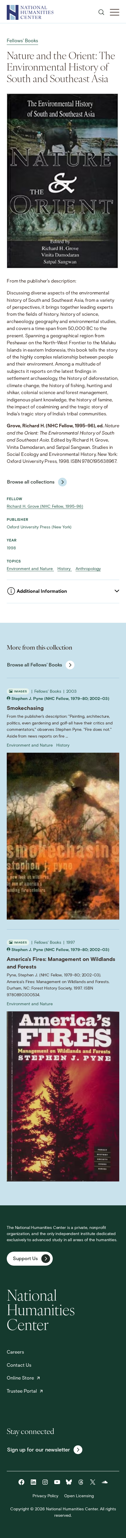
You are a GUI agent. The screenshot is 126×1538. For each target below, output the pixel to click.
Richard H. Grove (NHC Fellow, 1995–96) (45, 507)
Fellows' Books (22, 41)
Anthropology (88, 569)
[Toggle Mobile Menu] (114, 12)
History (64, 569)
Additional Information (42, 591)
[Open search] (101, 12)
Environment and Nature (30, 569)
